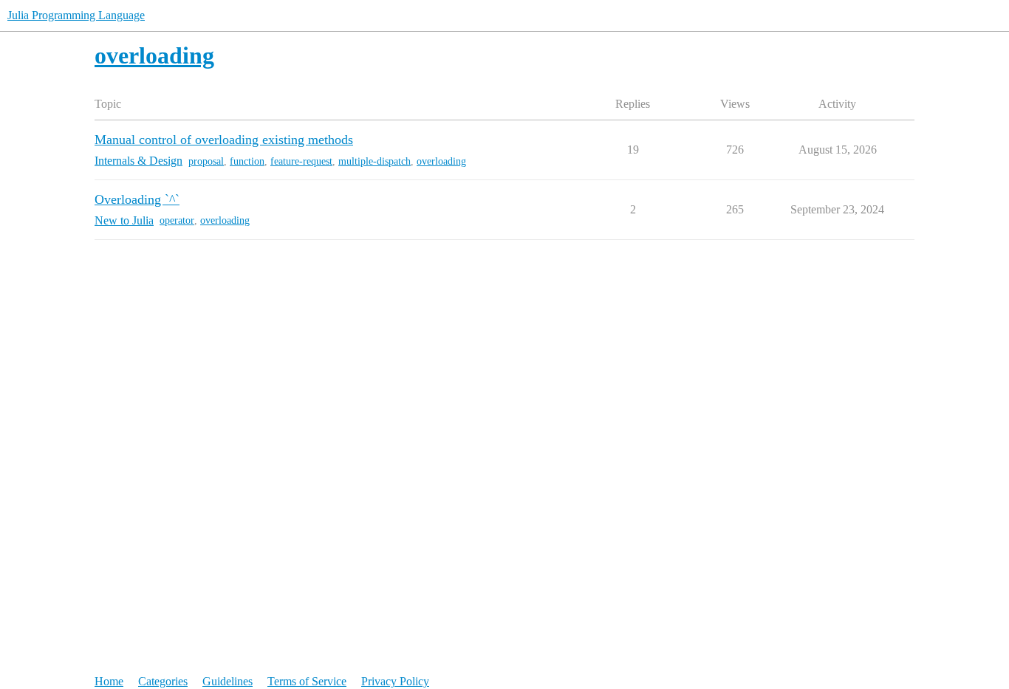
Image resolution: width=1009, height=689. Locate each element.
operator (177, 220)
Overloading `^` (137, 199)
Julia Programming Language (76, 15)
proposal (206, 161)
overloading (441, 161)
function (247, 161)
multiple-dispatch (374, 161)
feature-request (301, 161)
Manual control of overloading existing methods (224, 139)
